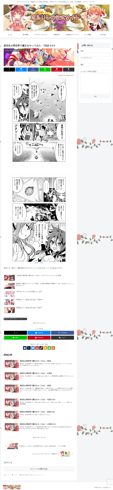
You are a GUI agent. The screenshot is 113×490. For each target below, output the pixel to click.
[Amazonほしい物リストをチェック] (45, 348)
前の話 (36, 262)
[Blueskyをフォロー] (33, 348)
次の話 (41, 262)
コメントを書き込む (39, 469)
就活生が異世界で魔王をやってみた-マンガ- (16, 318)
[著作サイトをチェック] (25, 348)
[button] (68, 70)
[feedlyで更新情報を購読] (49, 348)
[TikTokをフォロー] (41, 348)
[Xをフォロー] (29, 348)
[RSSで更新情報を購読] (53, 348)
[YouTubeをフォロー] (37, 348)
